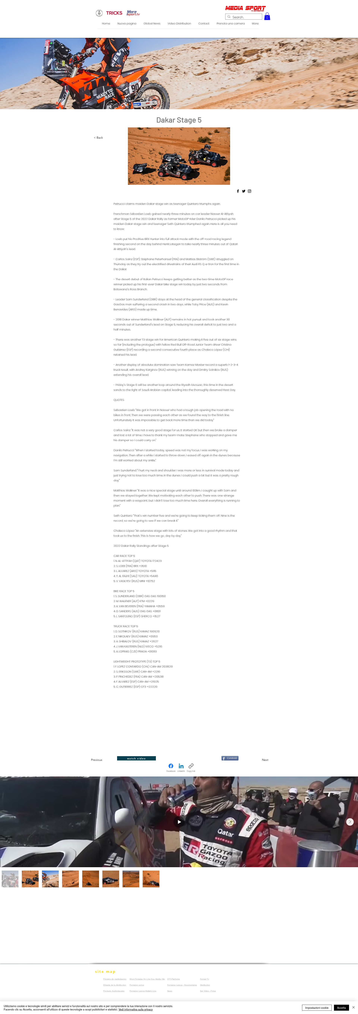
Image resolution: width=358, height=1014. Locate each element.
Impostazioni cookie (317, 1008)
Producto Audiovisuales (113, 991)
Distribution (205, 985)
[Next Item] (350, 822)
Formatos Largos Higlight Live (143, 991)
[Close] (353, 1007)
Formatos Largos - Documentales (182, 985)
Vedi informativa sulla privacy (136, 1009)
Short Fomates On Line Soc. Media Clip (147, 979)
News (169, 991)
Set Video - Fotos (208, 991)
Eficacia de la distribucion (114, 985)
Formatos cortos (137, 985)
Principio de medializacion (114, 979)
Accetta (341, 1008)
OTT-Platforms (173, 979)
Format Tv (204, 979)
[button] (267, 16)
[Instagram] (249, 191)
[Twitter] (243, 191)
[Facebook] (238, 191)
